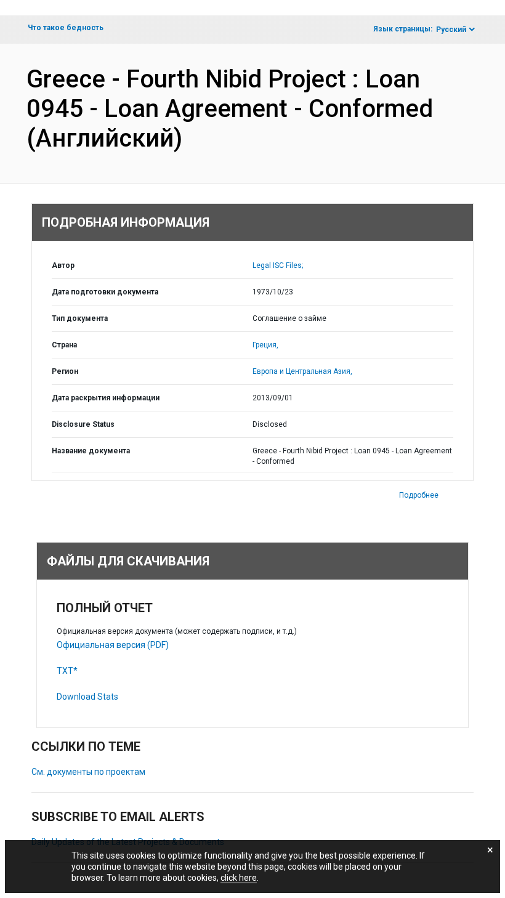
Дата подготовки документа (105, 292)
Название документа (91, 451)
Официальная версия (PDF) (113, 645)
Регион (65, 371)
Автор (63, 265)
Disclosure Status (83, 424)
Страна (64, 345)
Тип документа (80, 318)
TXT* (67, 671)
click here (238, 878)
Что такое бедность (65, 27)
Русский (451, 29)
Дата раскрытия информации (106, 398)
